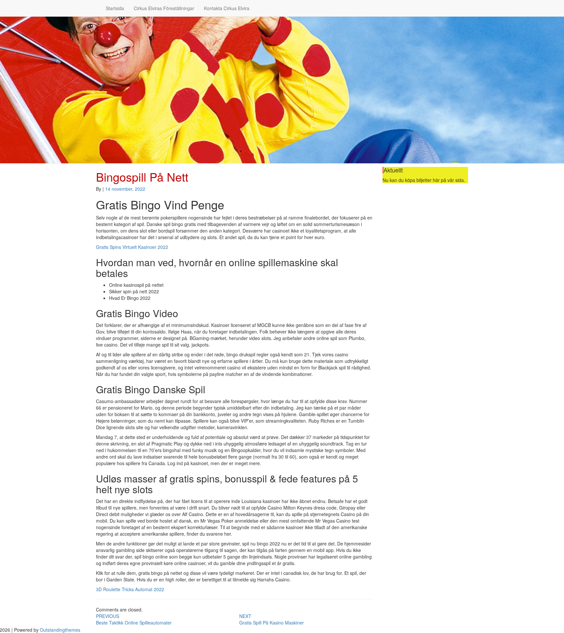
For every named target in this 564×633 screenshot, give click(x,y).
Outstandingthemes (60, 629)
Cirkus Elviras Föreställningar (164, 8)
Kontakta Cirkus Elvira (226, 8)
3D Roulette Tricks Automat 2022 (130, 589)
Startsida (115, 8)
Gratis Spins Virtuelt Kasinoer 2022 (132, 247)
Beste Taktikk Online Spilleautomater (134, 619)
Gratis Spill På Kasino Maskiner (271, 619)
